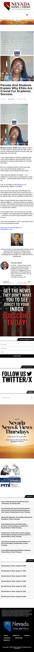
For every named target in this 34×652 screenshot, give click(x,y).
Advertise (7, 638)
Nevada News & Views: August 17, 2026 (13, 571)
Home (6, 635)
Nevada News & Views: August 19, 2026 (13, 566)
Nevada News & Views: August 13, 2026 (13, 581)
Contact (27, 635)
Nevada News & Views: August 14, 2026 (13, 576)
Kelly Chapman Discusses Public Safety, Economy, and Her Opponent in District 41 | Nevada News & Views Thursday (14, 525)
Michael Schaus (6, 249)
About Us (16, 635)
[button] (27, 14)
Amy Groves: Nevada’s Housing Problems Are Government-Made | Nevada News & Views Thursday (15, 543)
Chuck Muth (11, 99)
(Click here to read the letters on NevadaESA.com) (11, 228)
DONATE (7, 640)
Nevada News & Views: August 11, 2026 (13, 591)
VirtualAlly (17, 648)
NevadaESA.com (20, 184)
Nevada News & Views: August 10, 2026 (13, 596)
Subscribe (18, 638)
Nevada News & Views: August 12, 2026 (13, 586)
